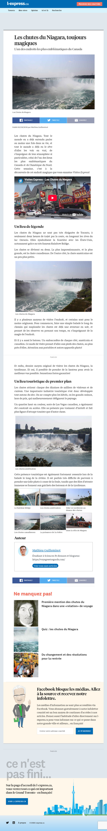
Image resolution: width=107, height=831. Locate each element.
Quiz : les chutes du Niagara (60, 629)
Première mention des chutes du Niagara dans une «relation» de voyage (67, 604)
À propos (22, 822)
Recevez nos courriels (89, 3)
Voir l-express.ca (17, 801)
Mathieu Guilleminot (46, 550)
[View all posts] (45, 566)
